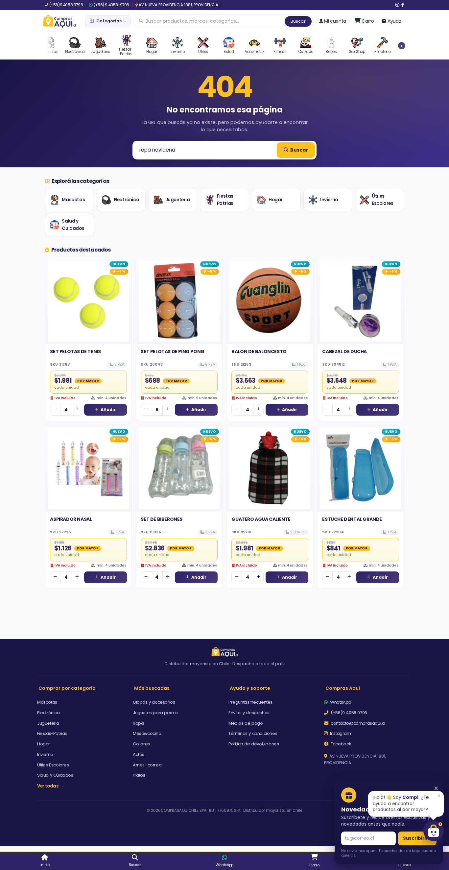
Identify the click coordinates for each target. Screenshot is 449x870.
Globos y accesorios (154, 702)
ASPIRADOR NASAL (71, 519)
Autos (138, 754)
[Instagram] (397, 5)
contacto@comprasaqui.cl (357, 723)
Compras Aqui (342, 688)
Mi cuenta (335, 21)
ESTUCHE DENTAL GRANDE (352, 519)
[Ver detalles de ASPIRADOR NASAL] (88, 468)
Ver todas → (50, 786)
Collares (141, 744)
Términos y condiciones (252, 733)
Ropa (138, 723)
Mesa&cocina (147, 733)
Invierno (329, 200)
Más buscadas (152, 688)
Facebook (340, 744)
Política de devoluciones (253, 744)
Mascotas (73, 200)
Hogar (276, 200)
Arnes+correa (147, 765)
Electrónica (126, 200)
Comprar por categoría (67, 688)
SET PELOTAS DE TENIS (75, 351)
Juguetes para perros (155, 713)
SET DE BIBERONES (161, 519)
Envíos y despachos (249, 713)
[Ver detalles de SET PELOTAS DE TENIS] (88, 301)
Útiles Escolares (382, 199)
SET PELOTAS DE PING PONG (172, 351)
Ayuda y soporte (250, 688)
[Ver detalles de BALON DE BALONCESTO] (270, 301)
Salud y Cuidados (73, 224)
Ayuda (394, 21)
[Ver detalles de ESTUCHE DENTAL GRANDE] (361, 468)
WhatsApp (340, 702)
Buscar (298, 21)
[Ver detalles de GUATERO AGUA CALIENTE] (270, 468)
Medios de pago (245, 723)
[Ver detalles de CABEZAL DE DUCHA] (361, 301)
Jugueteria (177, 200)
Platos (139, 775)
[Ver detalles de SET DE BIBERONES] (179, 468)
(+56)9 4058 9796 (66, 5)
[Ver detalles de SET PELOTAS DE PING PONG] (179, 301)
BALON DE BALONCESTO (258, 351)
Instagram (340, 733)
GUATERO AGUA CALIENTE (261, 519)
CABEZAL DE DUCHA (344, 351)
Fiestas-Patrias (226, 199)
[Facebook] (402, 5)
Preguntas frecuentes (250, 702)
